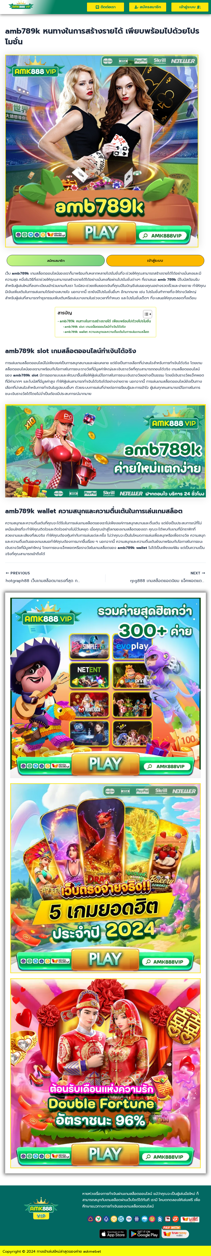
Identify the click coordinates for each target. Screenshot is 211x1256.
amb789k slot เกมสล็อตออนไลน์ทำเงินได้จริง (95, 326)
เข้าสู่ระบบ (155, 260)
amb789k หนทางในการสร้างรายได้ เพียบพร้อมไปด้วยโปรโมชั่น (105, 321)
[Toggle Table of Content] (145, 314)
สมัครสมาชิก (56, 260)
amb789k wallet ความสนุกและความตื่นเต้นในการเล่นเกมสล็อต (107, 332)
